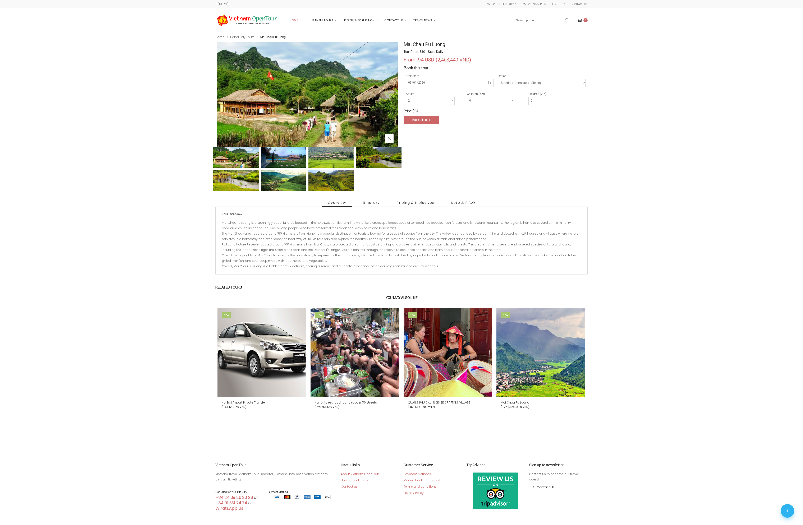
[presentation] (211, 358)
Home (294, 20)
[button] (582, 20)
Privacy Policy (414, 493)
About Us (558, 4)
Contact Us (579, 4)
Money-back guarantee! (422, 480)
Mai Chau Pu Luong (515, 402)
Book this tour (421, 119)
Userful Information (359, 20)
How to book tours (354, 480)
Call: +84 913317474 (505, 4)
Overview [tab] (337, 202)
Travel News (422, 20)
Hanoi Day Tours (242, 37)
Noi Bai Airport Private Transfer (244, 402)
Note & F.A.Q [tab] (463, 202)
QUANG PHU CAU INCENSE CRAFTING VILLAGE (439, 402)
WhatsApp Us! (537, 4)
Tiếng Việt (222, 4)
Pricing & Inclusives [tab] (415, 202)
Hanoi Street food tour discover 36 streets (346, 402)
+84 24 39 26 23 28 (234, 497)
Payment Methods (417, 474)
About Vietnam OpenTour (360, 474)
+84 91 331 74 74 (231, 503)
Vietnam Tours (322, 20)
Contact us (349, 486)
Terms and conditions (420, 486)
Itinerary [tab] (371, 202)
